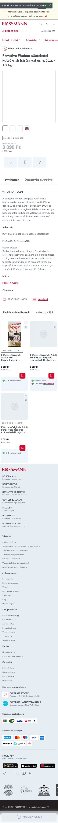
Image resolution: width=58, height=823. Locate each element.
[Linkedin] (30, 773)
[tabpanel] (29, 244)
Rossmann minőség (10, 583)
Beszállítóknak (8, 676)
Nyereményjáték (8, 604)
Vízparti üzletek (8, 632)
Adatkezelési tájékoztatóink (13, 554)
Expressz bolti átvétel (35, 11)
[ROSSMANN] (14, 469)
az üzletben (49, 384)
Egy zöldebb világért (10, 591)
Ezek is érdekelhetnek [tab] (16, 312)
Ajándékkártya (8, 624)
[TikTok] (4, 773)
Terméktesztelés (8, 640)
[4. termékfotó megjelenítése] (27, 128)
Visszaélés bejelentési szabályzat (15, 563)
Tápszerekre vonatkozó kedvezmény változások (21, 546)
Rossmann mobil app (10, 615)
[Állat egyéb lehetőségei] (20, 40)
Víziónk (5, 587)
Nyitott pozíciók (8, 652)
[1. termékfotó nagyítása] (29, 96)
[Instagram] (17, 773)
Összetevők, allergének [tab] (39, 179)
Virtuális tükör (8, 636)
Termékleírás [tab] (11, 179)
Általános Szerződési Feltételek (15, 550)
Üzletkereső (7, 680)
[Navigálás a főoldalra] (14, 24)
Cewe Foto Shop (9, 620)
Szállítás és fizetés (9, 542)
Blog (4, 599)
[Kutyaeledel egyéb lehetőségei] (39, 40)
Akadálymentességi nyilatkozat (14, 567)
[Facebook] (10, 773)
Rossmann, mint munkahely (13, 656)
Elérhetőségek (8, 668)
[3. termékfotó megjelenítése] (20, 128)
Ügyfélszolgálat (8, 672)
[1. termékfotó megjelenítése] (5, 128)
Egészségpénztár (9, 628)
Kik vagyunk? (7, 579)
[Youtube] (24, 773)
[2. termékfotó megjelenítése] (12, 128)
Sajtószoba (6, 595)
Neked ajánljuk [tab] (45, 312)
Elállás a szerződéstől (11, 559)
